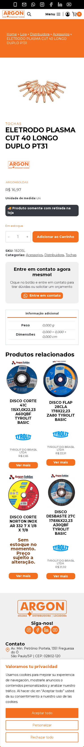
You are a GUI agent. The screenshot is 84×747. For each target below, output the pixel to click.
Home (12, 34)
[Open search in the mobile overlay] (29, 14)
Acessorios (61, 34)
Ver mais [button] (23, 465)
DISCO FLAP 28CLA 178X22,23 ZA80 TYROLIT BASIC (61, 411)
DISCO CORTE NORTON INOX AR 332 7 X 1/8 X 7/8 (23, 523)
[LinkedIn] (60, 4)
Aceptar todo (42, 713)
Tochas (13, 124)
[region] (42, 703)
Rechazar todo (42, 737)
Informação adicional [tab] (42, 313)
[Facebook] (51, 4)
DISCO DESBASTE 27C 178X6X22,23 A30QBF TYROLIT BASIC (60, 523)
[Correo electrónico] (24, 4)
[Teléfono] (15, 4)
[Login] (67, 14)
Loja (23, 34)
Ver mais (23, 576)
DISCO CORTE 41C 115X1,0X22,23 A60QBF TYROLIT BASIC (23, 412)
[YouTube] (69, 4)
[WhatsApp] (33, 4)
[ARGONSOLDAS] (18, 178)
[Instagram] (42, 4)
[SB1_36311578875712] (42, 90)
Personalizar (42, 725)
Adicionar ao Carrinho (55, 237)
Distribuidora (40, 34)
